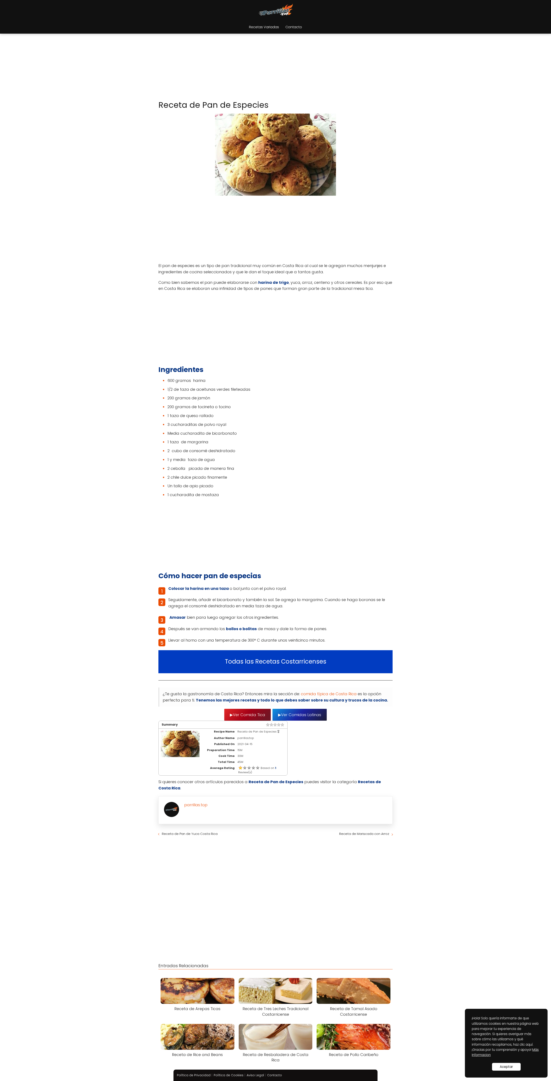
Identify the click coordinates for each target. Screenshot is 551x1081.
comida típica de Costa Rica (329, 694)
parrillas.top (195, 805)
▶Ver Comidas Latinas (299, 714)
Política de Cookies (228, 1075)
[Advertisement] (275, 67)
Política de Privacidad (193, 1075)
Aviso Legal (255, 1075)
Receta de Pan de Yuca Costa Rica (190, 833)
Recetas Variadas (264, 27)
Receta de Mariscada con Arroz (364, 833)
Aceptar (506, 1066)
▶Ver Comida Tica (247, 714)
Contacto (293, 27)
